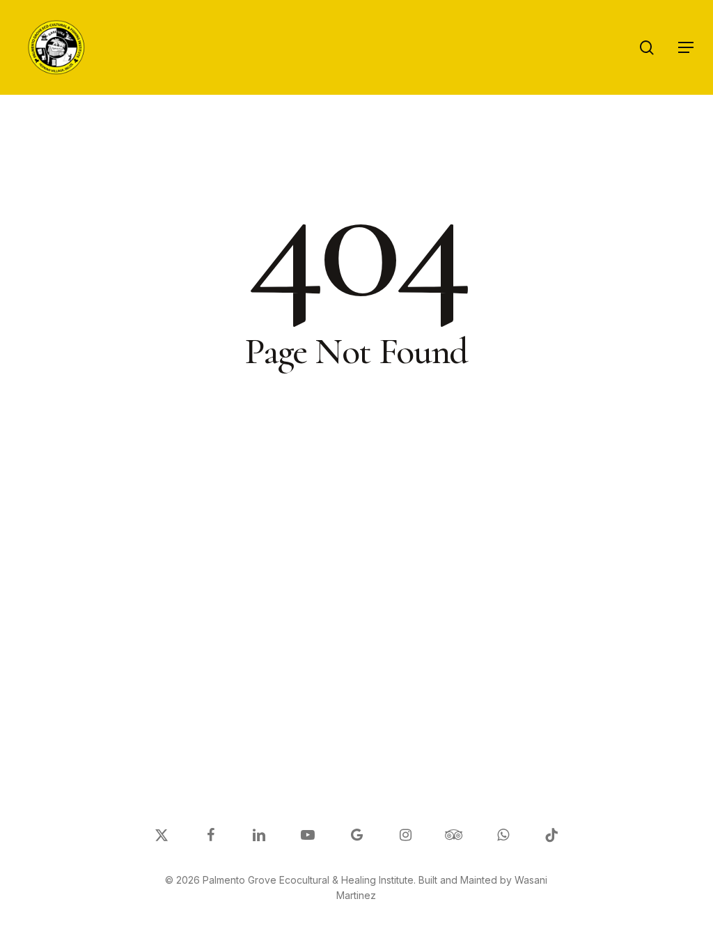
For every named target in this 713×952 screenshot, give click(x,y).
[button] (686, 47)
